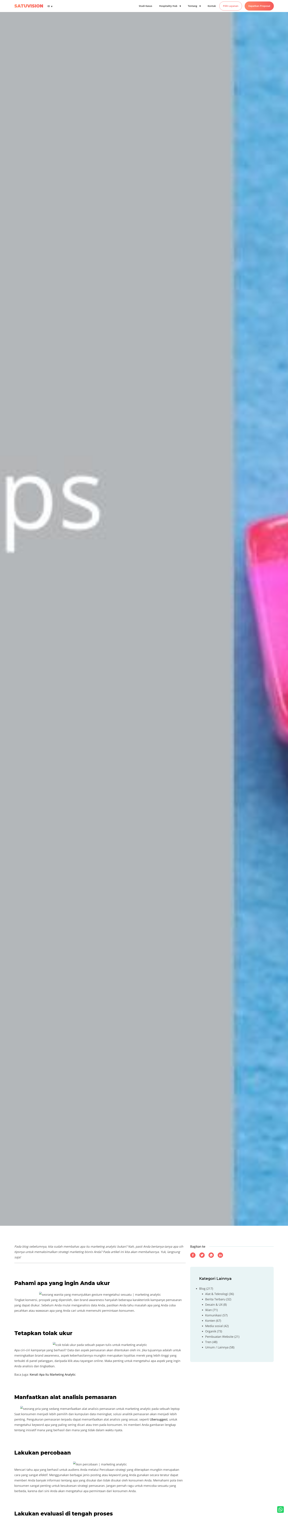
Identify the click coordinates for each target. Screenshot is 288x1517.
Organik (210, 1331)
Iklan (208, 1310)
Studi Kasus (145, 6)
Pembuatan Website (219, 1336)
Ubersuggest (159, 1419)
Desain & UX (213, 1304)
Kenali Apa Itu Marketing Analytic (53, 1374)
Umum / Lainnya (216, 1347)
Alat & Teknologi (216, 1294)
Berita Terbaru (215, 1299)
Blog (202, 1288)
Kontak (212, 6)
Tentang (194, 6)
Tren (208, 1342)
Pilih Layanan (230, 6)
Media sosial (214, 1326)
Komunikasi (213, 1315)
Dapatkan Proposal (259, 6)
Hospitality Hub (170, 6)
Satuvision (28, 6)
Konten (210, 1320)
